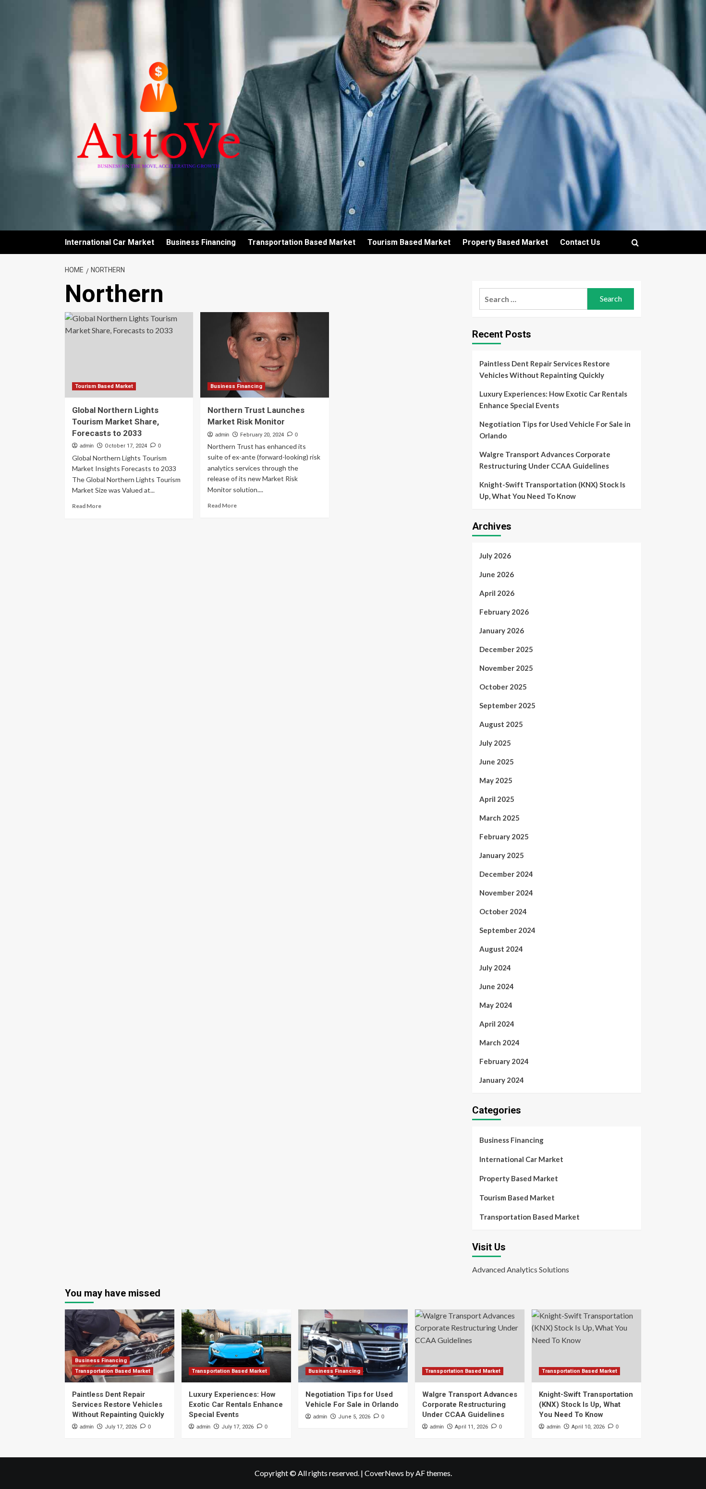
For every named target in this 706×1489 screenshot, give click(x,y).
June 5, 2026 (354, 1417)
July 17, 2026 (121, 1427)
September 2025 (507, 705)
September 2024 (507, 930)
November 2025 (506, 668)
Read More (86, 505)
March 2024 (499, 1042)
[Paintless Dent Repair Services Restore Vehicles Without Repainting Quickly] (119, 1345)
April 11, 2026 (471, 1427)
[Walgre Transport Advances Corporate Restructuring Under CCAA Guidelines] (469, 1345)
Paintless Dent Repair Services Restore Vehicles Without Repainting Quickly (544, 369)
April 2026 (496, 593)
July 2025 (495, 742)
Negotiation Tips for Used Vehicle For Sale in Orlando (555, 430)
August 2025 (501, 724)
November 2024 (506, 892)
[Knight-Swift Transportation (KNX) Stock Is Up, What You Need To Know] (586, 1345)
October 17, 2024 (126, 446)
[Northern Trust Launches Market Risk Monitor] (264, 355)
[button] (635, 242)
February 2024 (504, 1061)
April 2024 (496, 1023)
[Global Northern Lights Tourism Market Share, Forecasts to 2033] (129, 355)
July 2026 (495, 555)
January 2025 (501, 855)
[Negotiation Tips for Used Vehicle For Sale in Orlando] (353, 1345)
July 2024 (495, 967)
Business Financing (201, 242)
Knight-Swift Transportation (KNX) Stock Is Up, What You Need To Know (552, 490)
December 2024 (506, 874)
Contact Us (580, 242)
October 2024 (503, 911)
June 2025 (496, 761)
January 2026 (501, 630)
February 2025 (504, 836)
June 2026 (496, 574)
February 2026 (504, 611)
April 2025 (496, 799)
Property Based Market (505, 242)
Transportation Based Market (301, 242)
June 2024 (496, 986)
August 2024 (501, 948)
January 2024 (501, 1080)
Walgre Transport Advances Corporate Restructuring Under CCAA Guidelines (544, 460)
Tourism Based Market (408, 242)
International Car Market (109, 242)
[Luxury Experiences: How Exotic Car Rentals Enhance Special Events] (236, 1345)
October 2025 (503, 686)
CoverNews (384, 1472)
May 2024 (495, 1005)
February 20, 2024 (262, 435)
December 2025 (506, 649)
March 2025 (499, 817)
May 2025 (495, 780)
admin (87, 445)
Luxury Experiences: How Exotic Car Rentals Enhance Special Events (553, 399)
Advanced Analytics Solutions (520, 1269)
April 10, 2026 (588, 1427)
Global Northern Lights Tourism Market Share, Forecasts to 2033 (115, 421)
